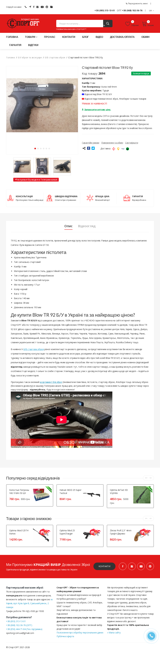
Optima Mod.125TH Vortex (18, 532)
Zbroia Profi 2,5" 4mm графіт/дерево (120, 532)
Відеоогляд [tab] (87, 226)
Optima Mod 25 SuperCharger (67, 532)
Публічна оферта (65, 636)
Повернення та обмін (112, 142)
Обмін (145, 36)
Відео (99, 36)
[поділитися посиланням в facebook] (88, 148)
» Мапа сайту (114, 632)
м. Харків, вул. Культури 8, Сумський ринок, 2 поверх (29, 603)
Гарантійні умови (90, 142)
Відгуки (33, 44)
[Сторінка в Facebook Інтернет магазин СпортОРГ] (33, 7)
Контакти (68, 36)
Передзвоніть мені (138, 3)
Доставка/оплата (122, 36)
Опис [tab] (68, 226)
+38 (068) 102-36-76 (132, 10)
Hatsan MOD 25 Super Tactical (70, 491)
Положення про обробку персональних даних (80, 632)
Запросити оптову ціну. (97, 109)
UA (150, 10)
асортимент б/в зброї (51, 382)
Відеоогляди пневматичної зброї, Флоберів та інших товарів (115, 98)
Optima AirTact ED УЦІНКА (119, 491)
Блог (85, 36)
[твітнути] (93, 148)
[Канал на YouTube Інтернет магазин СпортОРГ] (42, 7)
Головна (12, 36)
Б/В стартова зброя (33, 349)
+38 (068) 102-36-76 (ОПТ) (19, 625)
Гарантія (15, 44)
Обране (135, 25)
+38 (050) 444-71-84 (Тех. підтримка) (24, 629)
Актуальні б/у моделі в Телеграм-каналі (37, 179)
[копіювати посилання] (83, 148)
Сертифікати (131, 142)
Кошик (151, 25)
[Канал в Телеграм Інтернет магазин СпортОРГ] (30, 7)
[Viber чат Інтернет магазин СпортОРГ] (26, 7)
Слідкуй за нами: (14, 6)
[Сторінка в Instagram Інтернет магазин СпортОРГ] (37, 7)
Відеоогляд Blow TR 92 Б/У (98, 94)
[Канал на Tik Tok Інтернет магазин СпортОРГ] (51, 7)
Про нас (49, 36)
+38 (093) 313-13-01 (105, 10)
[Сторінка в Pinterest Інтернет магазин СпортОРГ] (47, 7)
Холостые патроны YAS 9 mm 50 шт (19, 491)
